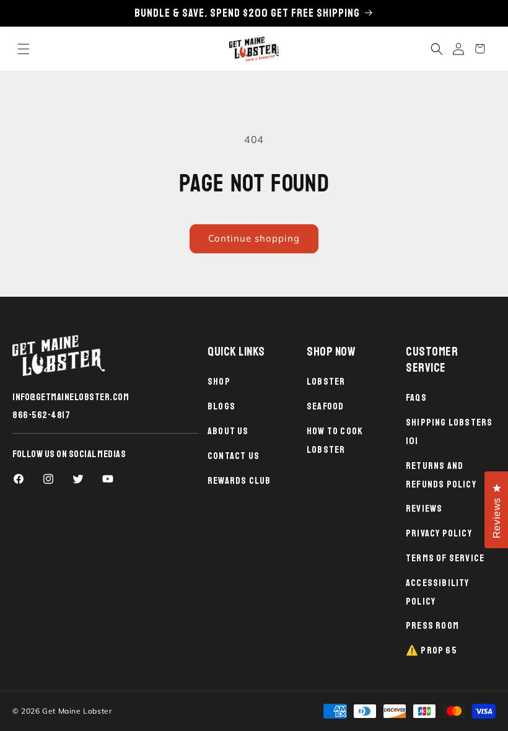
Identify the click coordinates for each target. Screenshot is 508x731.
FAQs (416, 398)
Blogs (221, 406)
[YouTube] (108, 479)
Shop (219, 381)
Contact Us (234, 456)
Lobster (326, 381)
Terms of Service (445, 558)
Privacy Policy (439, 533)
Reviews (424, 508)
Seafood (325, 406)
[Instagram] (48, 479)
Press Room (432, 625)
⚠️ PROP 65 (431, 650)
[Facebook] (18, 479)
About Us (228, 431)
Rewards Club (239, 481)
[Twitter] (78, 479)
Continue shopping (254, 238)
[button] (23, 48)
